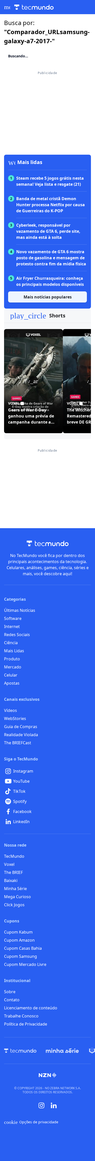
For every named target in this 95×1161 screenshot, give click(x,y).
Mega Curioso (17, 896)
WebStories (15, 718)
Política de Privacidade (25, 1024)
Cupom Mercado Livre (25, 964)
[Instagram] (42, 1105)
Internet (12, 626)
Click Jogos (14, 905)
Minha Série (15, 888)
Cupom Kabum (18, 932)
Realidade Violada (21, 734)
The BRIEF (13, 872)
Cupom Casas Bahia (23, 948)
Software (13, 618)
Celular (10, 675)
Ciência (11, 642)
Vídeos (10, 710)
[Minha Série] (62, 1051)
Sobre (9, 991)
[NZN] (47, 1075)
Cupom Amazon (19, 940)
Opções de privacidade (31, 1122)
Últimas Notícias (19, 610)
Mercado (12, 667)
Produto (12, 659)
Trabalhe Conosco (21, 1016)
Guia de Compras (20, 726)
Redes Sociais (17, 634)
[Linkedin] (54, 1105)
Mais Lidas (14, 651)
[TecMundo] (20, 1051)
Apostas (12, 683)
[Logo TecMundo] (34, 7)
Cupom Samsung (20, 956)
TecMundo (14, 856)
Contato (12, 1000)
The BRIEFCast (17, 743)
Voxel (9, 864)
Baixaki (10, 880)
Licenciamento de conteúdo (30, 1008)
